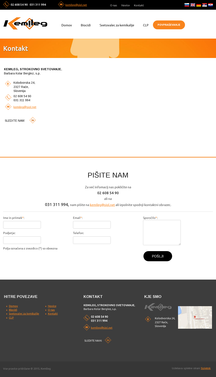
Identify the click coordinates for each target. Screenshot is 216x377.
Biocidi (13, 309)
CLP (11, 317)
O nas (51, 309)
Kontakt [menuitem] (139, 5)
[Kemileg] (25, 23)
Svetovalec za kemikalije (24, 313)
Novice (52, 305)
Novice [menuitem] (125, 5)
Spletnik (206, 368)
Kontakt (53, 313)
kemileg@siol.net (76, 4)
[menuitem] (66, 25)
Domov (13, 305)
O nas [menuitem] (113, 5)
